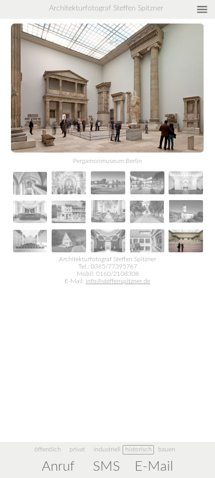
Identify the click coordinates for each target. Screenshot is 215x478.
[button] (107, 162)
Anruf (58, 466)
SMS (106, 466)
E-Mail (154, 466)
